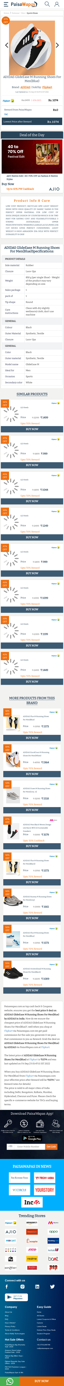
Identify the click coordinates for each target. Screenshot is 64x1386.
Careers (40, 1323)
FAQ (6, 1319)
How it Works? (10, 1323)
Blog (6, 1316)
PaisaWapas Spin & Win (14, 1372)
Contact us (44, 1339)
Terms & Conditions (12, 1330)
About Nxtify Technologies (15, 1334)
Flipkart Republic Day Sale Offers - (15, 1362)
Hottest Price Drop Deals (46, 1330)
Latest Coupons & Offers (46, 1319)
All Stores (40, 1316)
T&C (6, 114)
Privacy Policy (10, 1326)
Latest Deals (41, 1326)
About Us (8, 1312)
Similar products (32, 394)
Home (39, 1312)
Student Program (43, 1334)
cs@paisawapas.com (45, 1348)
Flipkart (47, 87)
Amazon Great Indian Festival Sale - (13, 1351)
